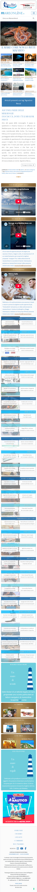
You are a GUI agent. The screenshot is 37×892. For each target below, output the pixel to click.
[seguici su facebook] (25, 848)
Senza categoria (30, 169)
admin (22, 169)
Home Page (18, 830)
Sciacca (14, 173)
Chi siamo (18, 834)
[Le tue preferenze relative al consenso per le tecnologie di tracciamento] (34, 889)
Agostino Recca (9, 171)
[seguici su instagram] (17, 848)
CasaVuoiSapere (24, 854)
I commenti (18, 841)
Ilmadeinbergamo (14, 854)
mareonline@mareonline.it (23, 265)
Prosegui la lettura (27, 165)
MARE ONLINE (18, 883)
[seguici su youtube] (21, 848)
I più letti (18, 837)
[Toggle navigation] (33, 13)
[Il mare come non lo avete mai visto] (18, 33)
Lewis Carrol (8, 173)
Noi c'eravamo (18, 844)
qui (20, 700)
